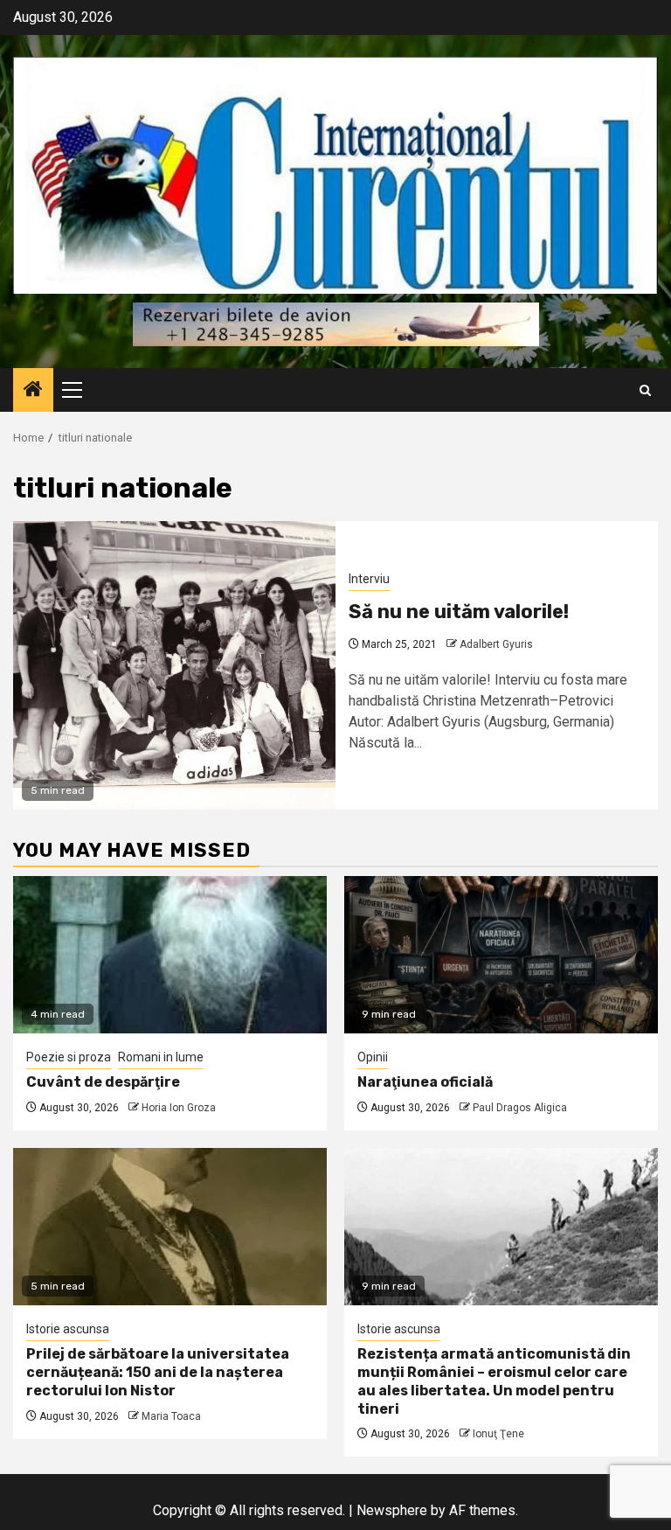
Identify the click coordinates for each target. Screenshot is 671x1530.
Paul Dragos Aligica (520, 1108)
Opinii (372, 1057)
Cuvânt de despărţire (103, 1082)
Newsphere (391, 1510)
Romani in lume (161, 1057)
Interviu (369, 579)
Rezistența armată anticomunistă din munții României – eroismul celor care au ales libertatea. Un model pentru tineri (494, 1381)
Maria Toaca (171, 1416)
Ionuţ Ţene (498, 1434)
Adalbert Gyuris (496, 644)
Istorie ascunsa (67, 1329)
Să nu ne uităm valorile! (459, 611)
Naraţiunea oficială (425, 1082)
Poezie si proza (68, 1057)
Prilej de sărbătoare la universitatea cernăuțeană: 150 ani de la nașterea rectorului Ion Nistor (157, 1372)
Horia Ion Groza (179, 1108)
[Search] (645, 390)
